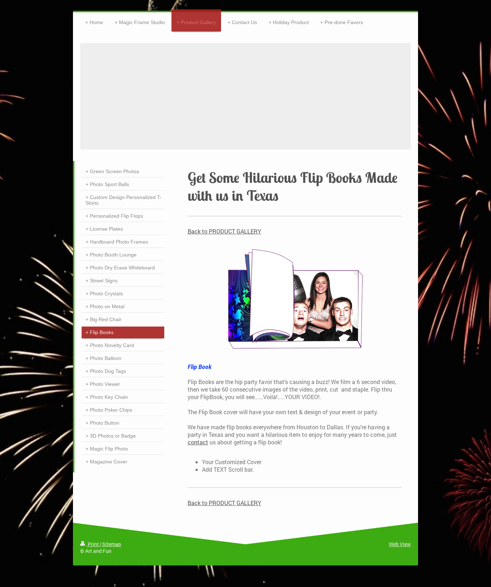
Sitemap (111, 544)
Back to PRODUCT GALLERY (224, 231)
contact (198, 442)
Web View (400, 544)
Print (93, 544)
